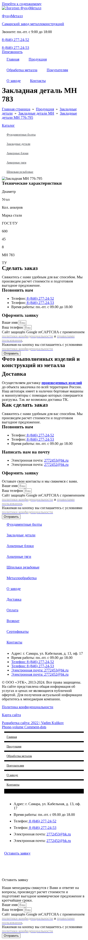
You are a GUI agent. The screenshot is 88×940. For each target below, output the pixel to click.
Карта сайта (11, 715)
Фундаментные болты (21, 134)
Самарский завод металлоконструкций (33, 24)
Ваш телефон (13, 327)
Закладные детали (18, 144)
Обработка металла (22, 70)
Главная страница (16, 109)
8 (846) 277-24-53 (15, 48)
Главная (13, 59)
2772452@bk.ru (56, 465)
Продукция (38, 59)
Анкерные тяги (16, 162)
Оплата (12, 610)
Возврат (13, 621)
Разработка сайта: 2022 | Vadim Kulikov (33, 723)
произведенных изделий (62, 383)
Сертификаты (18, 631)
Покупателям (57, 70)
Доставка (14, 599)
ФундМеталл (12, 16)
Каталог (8, 125)
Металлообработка (22, 578)
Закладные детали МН (36, 113)
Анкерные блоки (17, 153)
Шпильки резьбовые (20, 172)
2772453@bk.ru (56, 460)
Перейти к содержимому (22, 4)
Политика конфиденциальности (27, 707)
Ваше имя (10, 322)
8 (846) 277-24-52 (15, 40)
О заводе (14, 81)
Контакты (38, 81)
